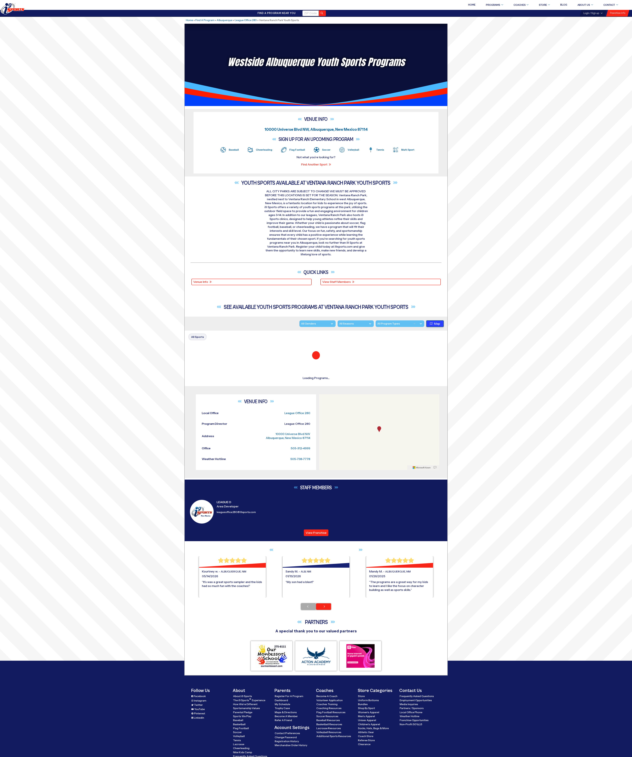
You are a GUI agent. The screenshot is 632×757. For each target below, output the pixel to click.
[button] (411, 397)
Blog (563, 4)
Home (471, 4)
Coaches (520, 4)
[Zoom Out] (323, 701)
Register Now (402, 386)
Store (543, 4)
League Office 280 (246, 20)
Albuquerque (224, 20)
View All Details (402, 397)
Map (437, 324)
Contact (609, 4)
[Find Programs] (322, 13)
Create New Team (405, 475)
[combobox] (377, 324)
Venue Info (200, 282)
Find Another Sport (314, 164)
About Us (584, 4)
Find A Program (204, 20)
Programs (493, 4)
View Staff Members (336, 282)
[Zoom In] (323, 696)
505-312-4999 (300, 747)
